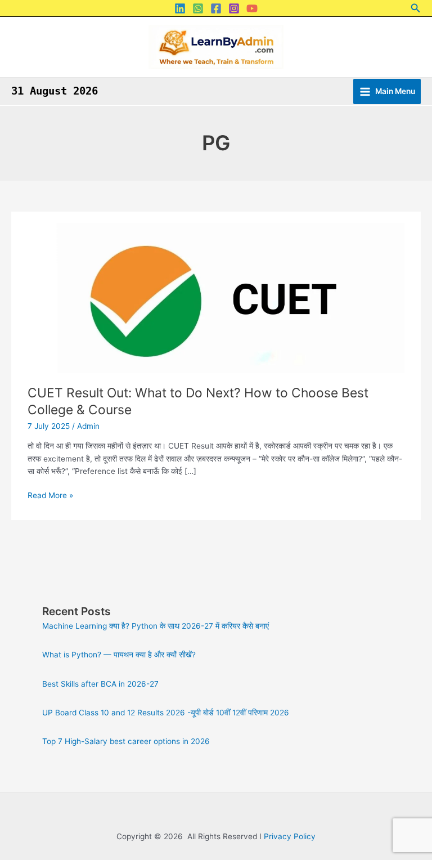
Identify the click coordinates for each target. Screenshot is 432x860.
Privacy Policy (290, 836)
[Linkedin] (180, 8)
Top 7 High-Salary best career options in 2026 (126, 741)
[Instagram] (234, 8)
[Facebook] (216, 8)
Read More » (50, 494)
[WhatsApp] (198, 8)
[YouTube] (252, 8)
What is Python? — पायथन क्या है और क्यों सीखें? (119, 654)
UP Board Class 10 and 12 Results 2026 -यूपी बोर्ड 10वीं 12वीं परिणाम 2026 (165, 712)
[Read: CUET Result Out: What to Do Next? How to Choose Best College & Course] (216, 297)
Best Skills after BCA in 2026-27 (100, 683)
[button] (416, 8)
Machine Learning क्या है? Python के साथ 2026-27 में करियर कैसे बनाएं (155, 625)
